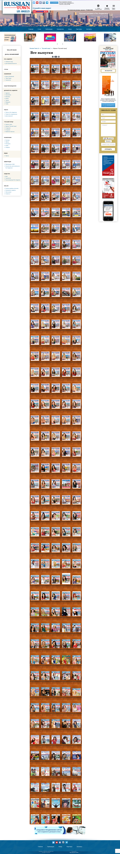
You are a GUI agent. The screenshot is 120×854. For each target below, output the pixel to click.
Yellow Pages (12, 50)
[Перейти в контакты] (106, 5)
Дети (6, 176)
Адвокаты (7, 93)
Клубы (6, 145)
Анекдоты (7, 147)
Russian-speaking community (11, 188)
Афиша (7, 141)
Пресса (7, 155)
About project (8, 192)
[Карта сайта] (112, 5)
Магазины (7, 96)
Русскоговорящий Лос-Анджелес (12, 179)
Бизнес (7, 98)
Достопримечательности (11, 63)
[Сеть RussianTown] (97, 5)
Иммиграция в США (10, 164)
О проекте (7, 129)
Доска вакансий (9, 115)
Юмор (70, 29)
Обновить (108, 141)
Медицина (7, 102)
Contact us (7, 193)
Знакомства (60, 29)
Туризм (7, 100)
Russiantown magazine (10, 190)
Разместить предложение (11, 114)
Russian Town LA (34, 48)
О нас (39, 29)
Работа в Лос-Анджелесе (11, 112)
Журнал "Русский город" (11, 126)
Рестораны (7, 143)
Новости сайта (8, 124)
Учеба (6, 103)
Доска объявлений (12, 54)
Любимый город (9, 61)
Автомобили (8, 94)
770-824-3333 (89, 10)
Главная (30, 29)
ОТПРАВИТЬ (108, 149)
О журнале (7, 128)
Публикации (48, 29)
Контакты (89, 29)
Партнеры (79, 29)
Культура (7, 140)
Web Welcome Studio (74, 852)
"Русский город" (46, 48)
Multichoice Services (9, 131)
